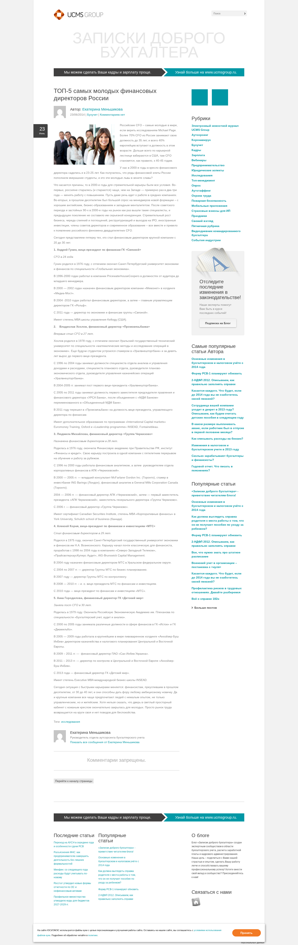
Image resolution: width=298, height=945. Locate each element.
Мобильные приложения (209, 205)
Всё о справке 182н (205, 598)
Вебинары (199, 160)
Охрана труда (201, 195)
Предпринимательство (208, 165)
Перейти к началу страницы (73, 781)
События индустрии (206, 240)
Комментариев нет (112, 114)
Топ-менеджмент (203, 180)
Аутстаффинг (201, 190)
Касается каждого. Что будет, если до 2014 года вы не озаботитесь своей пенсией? (216, 394)
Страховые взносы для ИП (211, 210)
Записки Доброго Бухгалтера (149, 45)
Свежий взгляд (202, 221)
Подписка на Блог (218, 323)
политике (93, 935)
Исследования (202, 175)
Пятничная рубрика (205, 226)
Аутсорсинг (200, 134)
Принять (246, 932)
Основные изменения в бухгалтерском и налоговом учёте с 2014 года (217, 363)
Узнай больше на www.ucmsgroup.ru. (206, 72)
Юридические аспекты (208, 170)
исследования (70, 721)
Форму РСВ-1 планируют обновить (217, 373)
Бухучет (92, 114)
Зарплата (198, 155)
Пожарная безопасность (209, 200)
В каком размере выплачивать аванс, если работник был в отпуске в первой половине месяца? (218, 428)
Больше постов (205, 607)
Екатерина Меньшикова (102, 109)
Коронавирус (201, 140)
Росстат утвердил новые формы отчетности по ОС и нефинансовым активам (72, 887)
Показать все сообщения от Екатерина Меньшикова (104, 742)
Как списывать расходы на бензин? (217, 438)
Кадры (196, 150)
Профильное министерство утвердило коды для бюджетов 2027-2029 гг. (71, 900)
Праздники (199, 215)
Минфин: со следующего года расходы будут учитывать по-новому (71, 873)
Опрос (196, 185)
